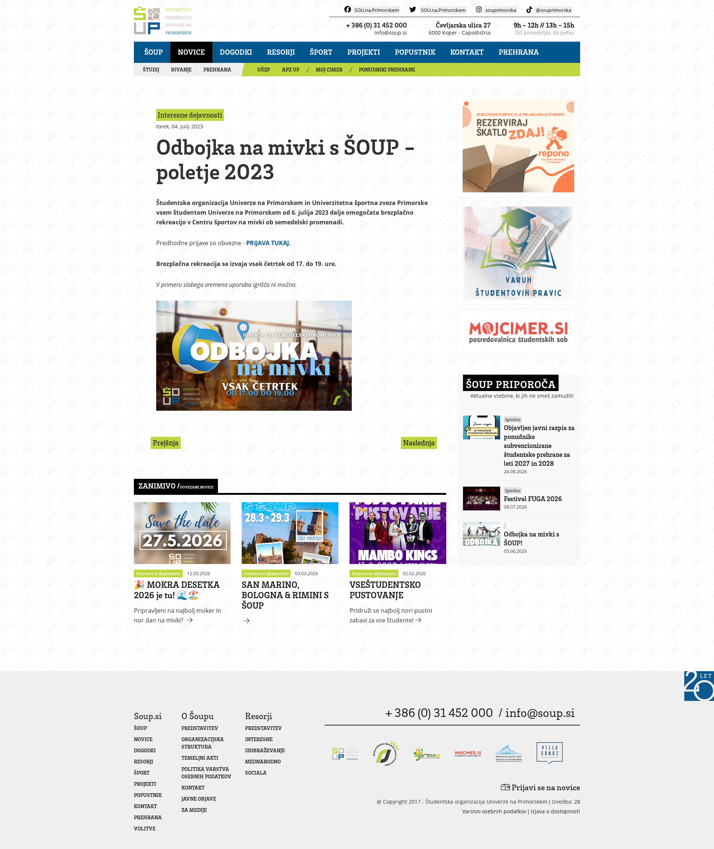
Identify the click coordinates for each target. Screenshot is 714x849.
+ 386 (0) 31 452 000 (376, 25)
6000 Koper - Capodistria (460, 32)
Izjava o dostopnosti (555, 811)
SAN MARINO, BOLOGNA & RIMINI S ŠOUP (285, 595)
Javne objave (198, 798)
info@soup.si (390, 32)
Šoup (153, 52)
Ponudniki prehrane (387, 69)
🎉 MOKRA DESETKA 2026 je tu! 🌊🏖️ (177, 589)
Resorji (281, 52)
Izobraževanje (265, 750)
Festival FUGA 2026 (533, 498)
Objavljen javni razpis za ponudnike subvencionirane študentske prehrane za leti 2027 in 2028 (539, 445)
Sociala (256, 772)
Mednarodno (263, 761)
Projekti (363, 52)
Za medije (194, 810)
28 (577, 801)
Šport (321, 52)
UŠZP (263, 69)
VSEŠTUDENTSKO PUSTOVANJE (385, 589)
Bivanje (181, 69)
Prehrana (519, 52)
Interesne (259, 739)
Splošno (513, 419)
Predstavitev (199, 728)
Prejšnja (165, 442)
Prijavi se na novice (545, 787)
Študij (151, 69)
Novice (191, 52)
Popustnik (415, 52)
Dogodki (236, 52)
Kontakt (467, 52)
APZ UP (290, 69)
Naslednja (419, 442)
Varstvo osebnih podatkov (494, 811)
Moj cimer (329, 69)
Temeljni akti (199, 758)
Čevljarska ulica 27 (463, 25)
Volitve (144, 828)
